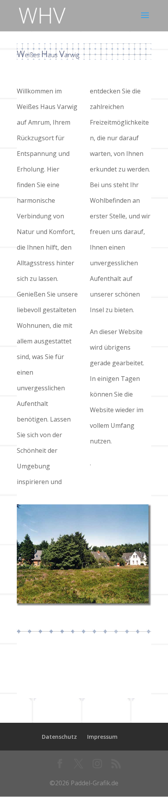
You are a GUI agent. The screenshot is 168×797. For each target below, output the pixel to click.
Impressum (102, 736)
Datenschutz (59, 736)
